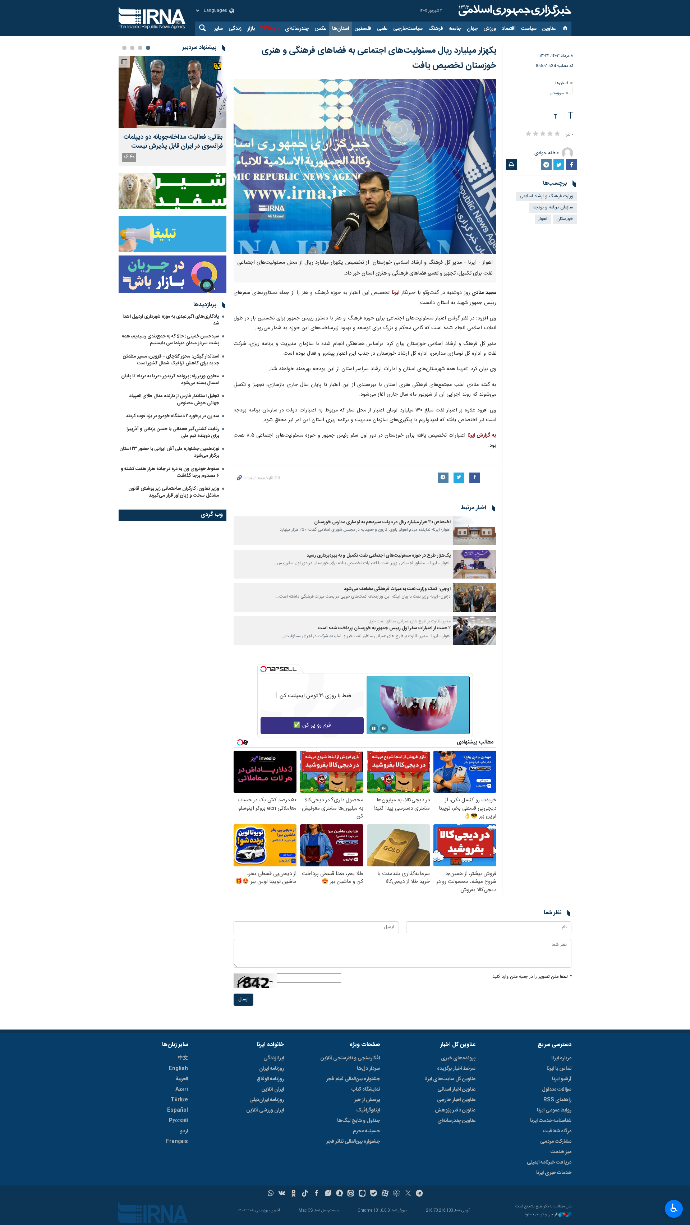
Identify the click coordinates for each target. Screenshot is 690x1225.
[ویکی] (282, 1194)
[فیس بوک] (316, 1194)
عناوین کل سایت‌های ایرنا (449, 1079)
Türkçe (179, 1100)
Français (177, 1141)
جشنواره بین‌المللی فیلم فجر (353, 1079)
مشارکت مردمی (555, 1141)
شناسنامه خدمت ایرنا (550, 1120)
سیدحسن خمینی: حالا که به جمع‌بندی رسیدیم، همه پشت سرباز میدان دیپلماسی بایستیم (170, 339)
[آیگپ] (362, 1194)
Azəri (181, 1089)
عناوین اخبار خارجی (456, 1100)
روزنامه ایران (271, 1068)
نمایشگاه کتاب (365, 1089)
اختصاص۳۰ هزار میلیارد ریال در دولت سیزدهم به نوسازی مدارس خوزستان (382, 522)
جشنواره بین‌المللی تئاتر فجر (353, 1141)
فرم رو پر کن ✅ (312, 725)
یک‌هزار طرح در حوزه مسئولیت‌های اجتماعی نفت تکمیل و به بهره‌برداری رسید (379, 555)
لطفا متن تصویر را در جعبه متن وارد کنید (531, 976)
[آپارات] (385, 1194)
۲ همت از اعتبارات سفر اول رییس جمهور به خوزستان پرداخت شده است (384, 628)
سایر (218, 28)
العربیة (182, 1079)
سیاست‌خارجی (408, 28)
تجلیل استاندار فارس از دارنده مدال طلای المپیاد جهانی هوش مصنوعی (174, 399)
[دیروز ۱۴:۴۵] (172, 92)
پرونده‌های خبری (458, 1058)
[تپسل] (263, 669)
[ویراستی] (328, 1194)
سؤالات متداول (556, 1089)
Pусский (178, 1120)
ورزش (489, 28)
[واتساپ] (271, 1194)
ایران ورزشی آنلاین (265, 1110)
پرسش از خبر (367, 1100)
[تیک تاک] (305, 1194)
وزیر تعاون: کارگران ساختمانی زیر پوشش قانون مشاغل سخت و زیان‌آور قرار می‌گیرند (173, 492)
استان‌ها (340, 28)
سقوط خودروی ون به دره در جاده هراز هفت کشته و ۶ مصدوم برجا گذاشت (170, 472)
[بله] (373, 1194)
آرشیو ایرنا (561, 1079)
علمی (382, 28)
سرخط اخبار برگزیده (456, 1068)
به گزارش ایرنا (482, 435)
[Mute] (384, 728)
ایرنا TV (267, 28)
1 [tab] (148, 48)
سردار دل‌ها (368, 1068)
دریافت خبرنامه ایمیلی (549, 1162)
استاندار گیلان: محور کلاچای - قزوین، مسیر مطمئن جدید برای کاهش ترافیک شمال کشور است (171, 360)
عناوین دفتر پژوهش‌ (455, 1110)
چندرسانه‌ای (297, 28)
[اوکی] (293, 1194)
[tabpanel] (172, 111)
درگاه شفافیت (557, 1131)
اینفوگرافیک (368, 1110)
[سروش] (339, 1194)
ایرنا (513, 11)
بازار (251, 28)
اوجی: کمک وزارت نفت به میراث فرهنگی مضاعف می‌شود (397, 589)
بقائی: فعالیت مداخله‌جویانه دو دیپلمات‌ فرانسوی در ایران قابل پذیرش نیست (173, 142)
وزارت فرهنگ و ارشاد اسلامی (546, 196)
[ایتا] (351, 1194)
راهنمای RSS (557, 1100)
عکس (320, 28)
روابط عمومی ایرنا (554, 1110)
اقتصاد (508, 28)
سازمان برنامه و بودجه (553, 207)
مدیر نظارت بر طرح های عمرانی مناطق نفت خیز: (410, 621)
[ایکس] (408, 1194)
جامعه (455, 28)
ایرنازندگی (273, 1058)
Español (177, 1110)
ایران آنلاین (273, 1089)
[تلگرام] (419, 1194)
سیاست (529, 28)
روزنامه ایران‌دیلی (266, 1100)
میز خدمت (561, 1152)
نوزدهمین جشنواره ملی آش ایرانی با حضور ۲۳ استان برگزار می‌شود (169, 452)
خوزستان (557, 93)
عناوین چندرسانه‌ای (456, 1120)
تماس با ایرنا (559, 1068)
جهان (472, 28)
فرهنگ (435, 28)
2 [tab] (140, 48)
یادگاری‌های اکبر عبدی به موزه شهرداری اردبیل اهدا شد (171, 320)
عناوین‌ (549, 28)
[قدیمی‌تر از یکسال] (474, 530)
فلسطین (363, 28)
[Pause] (373, 728)
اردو (184, 1131)
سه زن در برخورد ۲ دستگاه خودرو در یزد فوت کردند (172, 416)
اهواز (542, 219)
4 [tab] (124, 48)
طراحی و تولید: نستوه (541, 1215)
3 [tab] (132, 48)
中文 (183, 1058)
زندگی (235, 28)
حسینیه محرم (366, 1131)
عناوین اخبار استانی (456, 1089)
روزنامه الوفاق (270, 1079)
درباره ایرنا (561, 1058)
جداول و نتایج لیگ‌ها (358, 1120)
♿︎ (674, 1208)
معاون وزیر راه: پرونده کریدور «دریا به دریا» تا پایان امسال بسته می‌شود (170, 379)
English (178, 1068)
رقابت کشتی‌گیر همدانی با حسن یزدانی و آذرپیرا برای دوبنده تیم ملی (172, 432)
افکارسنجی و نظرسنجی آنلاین (350, 1058)
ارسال (243, 999)
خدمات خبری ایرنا (553, 1173)
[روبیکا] (396, 1194)
